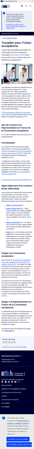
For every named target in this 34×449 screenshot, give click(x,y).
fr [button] (22, 6)
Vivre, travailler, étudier (10, 38)
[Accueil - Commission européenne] (5, 6)
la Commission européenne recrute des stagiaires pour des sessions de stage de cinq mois (16, 262)
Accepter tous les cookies (18, 439)
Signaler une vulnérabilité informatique (13, 389)
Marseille (9, 331)
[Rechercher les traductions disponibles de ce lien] (8, 115)
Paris (29, 329)
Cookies (4, 396)
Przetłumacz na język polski (14, 24)
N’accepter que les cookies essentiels (20, 444)
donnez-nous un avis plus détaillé (15, 347)
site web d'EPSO (18, 55)
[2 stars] (5, 342)
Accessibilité (5, 407)
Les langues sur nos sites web (11, 392)
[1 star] (3, 342)
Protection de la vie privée (9, 399)
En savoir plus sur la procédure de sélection (15, 180)
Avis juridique (5, 403)
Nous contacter (6, 385)
